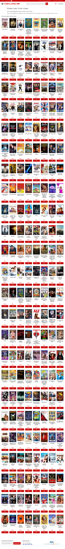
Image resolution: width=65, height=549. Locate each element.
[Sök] (47, 4)
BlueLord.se (25, 542)
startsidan (43, 13)
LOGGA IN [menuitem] (3, 0)
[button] (2, 4)
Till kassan (61, 3)
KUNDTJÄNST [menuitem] (7, 0)
